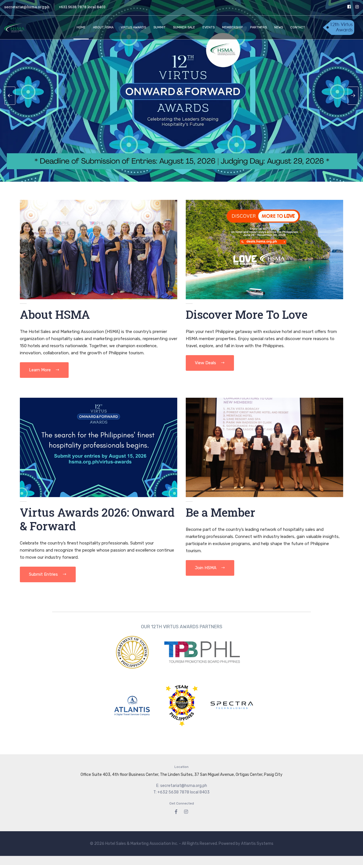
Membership (232, 27)
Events (208, 27)
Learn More (40, 369)
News (278, 27)
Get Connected (181, 803)
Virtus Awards (133, 27)
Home (81, 27)
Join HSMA (206, 567)
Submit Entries (44, 574)
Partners (258, 27)
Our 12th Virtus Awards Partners (181, 626)
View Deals (206, 362)
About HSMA (103, 27)
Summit (159, 27)
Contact (297, 27)
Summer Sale (184, 27)
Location (181, 767)
